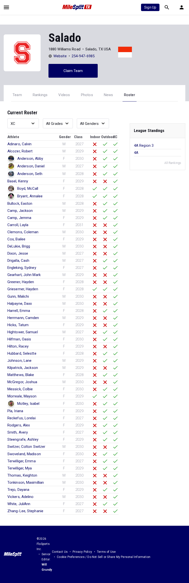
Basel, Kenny (17, 181)
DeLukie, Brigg (18, 246)
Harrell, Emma (18, 310)
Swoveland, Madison (24, 454)
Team (17, 95)
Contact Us (60, 552)
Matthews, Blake (20, 375)
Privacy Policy (82, 552)
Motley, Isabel (28, 403)
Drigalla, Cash (18, 260)
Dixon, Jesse (17, 253)
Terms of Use (106, 552)
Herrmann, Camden (23, 318)
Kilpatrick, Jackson (22, 367)
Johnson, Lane (19, 360)
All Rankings (172, 163)
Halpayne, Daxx (19, 303)
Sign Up (150, 7)
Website (60, 56)
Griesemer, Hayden (22, 289)
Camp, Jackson (20, 210)
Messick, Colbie (20, 389)
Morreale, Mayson (22, 396)
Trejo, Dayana (18, 489)
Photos (87, 95)
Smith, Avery (17, 432)
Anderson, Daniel (31, 166)
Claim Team (73, 71)
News (108, 95)
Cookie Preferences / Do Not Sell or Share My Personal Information (103, 557)
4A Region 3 (144, 145)
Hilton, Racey (18, 346)
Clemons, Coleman (23, 232)
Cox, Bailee (16, 239)
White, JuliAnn (18, 504)
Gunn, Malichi (18, 296)
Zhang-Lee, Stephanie (25, 511)
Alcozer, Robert (20, 151)
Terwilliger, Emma (21, 461)
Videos (64, 95)
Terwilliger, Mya (19, 468)
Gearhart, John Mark (24, 275)
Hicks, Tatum (18, 325)
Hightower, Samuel (22, 332)
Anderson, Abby (30, 158)
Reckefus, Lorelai (21, 418)
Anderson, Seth (29, 174)
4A (136, 152)
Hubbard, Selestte (21, 353)
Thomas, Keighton (22, 475)
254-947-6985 (83, 56)
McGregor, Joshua (22, 382)
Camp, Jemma (19, 218)
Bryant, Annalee (30, 196)
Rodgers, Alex (18, 425)
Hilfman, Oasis (19, 339)
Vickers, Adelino (20, 497)
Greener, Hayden (20, 282)
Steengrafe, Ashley (22, 439)
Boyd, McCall (27, 188)
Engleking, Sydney (21, 267)
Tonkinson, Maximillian (25, 482)
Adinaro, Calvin (19, 144)
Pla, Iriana (15, 411)
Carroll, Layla (17, 225)
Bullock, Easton (19, 203)
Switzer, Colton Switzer (26, 446)
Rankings (40, 95)
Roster (129, 95)
